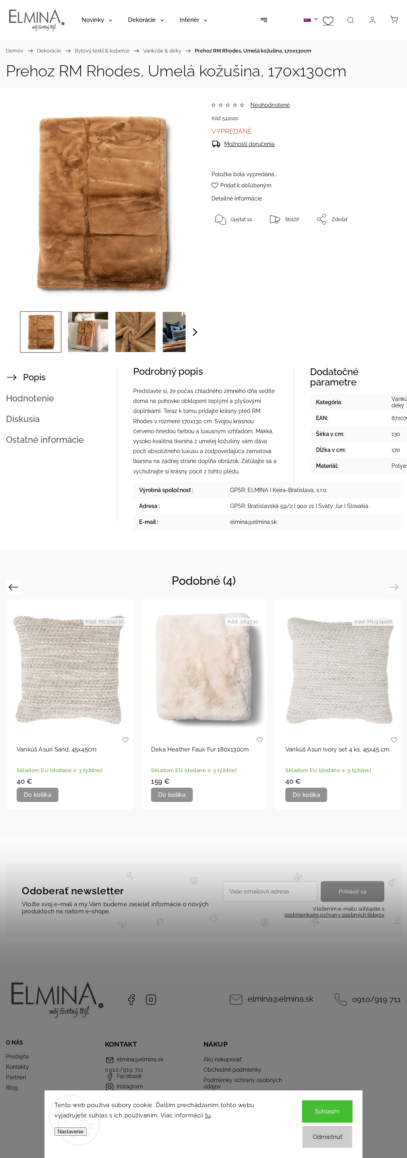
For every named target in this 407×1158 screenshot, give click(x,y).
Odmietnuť (327, 1136)
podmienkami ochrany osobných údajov (334, 915)
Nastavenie (70, 1132)
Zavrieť (378, 245)
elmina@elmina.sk (281, 999)
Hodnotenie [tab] (30, 398)
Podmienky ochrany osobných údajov (243, 1083)
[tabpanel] (338, 704)
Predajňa (17, 1056)
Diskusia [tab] (23, 419)
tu (208, 1115)
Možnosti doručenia (249, 144)
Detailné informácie (236, 198)
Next (395, 587)
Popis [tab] (34, 377)
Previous (14, 587)
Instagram (151, 1000)
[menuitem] (96, 20)
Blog (12, 1087)
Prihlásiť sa (352, 891)
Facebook (131, 1000)
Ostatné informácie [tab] (45, 439)
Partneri (16, 1077)
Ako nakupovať (223, 1059)
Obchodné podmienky (233, 1070)
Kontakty (17, 1067)
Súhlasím (327, 1111)
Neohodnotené (270, 105)
